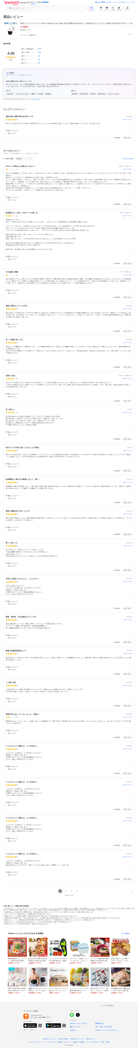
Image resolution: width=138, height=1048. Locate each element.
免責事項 (75, 1042)
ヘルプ (132, 2)
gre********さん (127, 169)
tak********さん (128, 620)
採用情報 (82, 1042)
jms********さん (127, 216)
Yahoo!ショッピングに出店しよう (117, 2)
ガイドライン (68, 1042)
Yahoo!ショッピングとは (78, 1023)
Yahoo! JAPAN (100, 2)
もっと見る (125, 933)
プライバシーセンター (49, 1042)
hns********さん (127, 482)
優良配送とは (99, 1023)
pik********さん (128, 450)
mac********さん (127, 378)
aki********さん (128, 654)
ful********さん (128, 546)
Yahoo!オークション (77, 1039)
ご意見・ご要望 (104, 1042)
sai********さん (128, 514)
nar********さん (127, 717)
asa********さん (127, 581)
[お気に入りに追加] (130, 34)
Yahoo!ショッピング (50, 1039)
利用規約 (60, 1042)
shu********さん (127, 412)
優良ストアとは (75, 1027)
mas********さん (127, 685)
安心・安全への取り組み (103, 1027)
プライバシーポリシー (35, 1042)
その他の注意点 (35, 99)
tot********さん (128, 275)
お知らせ (73, 1030)
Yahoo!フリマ (90, 1039)
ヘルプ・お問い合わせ (92, 1042)
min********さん (127, 119)
